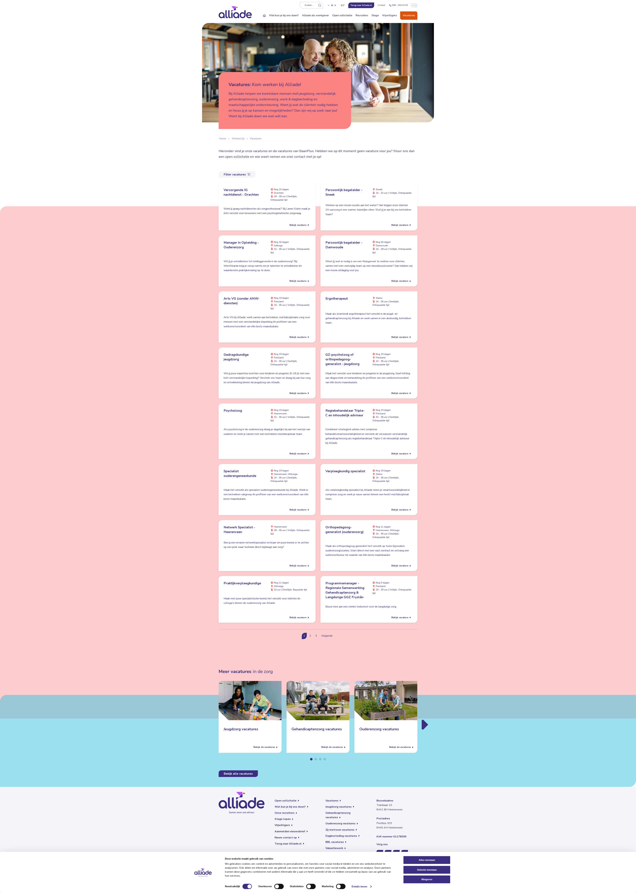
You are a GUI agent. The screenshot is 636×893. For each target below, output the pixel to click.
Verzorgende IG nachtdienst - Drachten (241, 192)
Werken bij (238, 138)
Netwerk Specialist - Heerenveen (239, 529)
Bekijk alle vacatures (238, 774)
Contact (381, 5)
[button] (328, 5)
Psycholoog (233, 410)
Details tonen (359, 886)
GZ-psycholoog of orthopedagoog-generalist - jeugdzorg (342, 359)
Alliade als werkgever (315, 15)
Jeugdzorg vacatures (241, 729)
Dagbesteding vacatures (341, 836)
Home (222, 138)
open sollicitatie (237, 156)
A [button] (332, 5)
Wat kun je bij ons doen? (284, 15)
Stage (375, 15)
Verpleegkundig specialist (345, 471)
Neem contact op (286, 837)
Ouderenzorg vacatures (379, 729)
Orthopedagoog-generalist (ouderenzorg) (344, 529)
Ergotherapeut (336, 298)
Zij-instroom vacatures (340, 830)
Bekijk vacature (298, 225)
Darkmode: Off (414, 5)
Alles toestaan (427, 860)
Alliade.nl (361, 5)
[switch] (279, 886)
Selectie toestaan (427, 869)
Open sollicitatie (342, 15)
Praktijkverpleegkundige (242, 583)
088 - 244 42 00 (400, 5)
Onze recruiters (285, 813)
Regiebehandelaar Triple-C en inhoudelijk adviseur (345, 412)
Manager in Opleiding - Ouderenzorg (241, 244)
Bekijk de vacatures (264, 747)
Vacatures (409, 15)
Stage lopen (283, 819)
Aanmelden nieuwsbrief (290, 831)
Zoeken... (309, 5)
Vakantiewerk (334, 848)
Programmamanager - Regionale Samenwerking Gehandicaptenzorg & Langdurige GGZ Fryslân (344, 590)
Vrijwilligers (389, 15)
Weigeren (426, 879)
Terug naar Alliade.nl (288, 843)
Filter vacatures (235, 174)
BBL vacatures (334, 842)
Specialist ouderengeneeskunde (240, 473)
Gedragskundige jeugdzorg (236, 357)
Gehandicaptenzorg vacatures (317, 729)
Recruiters (362, 15)
